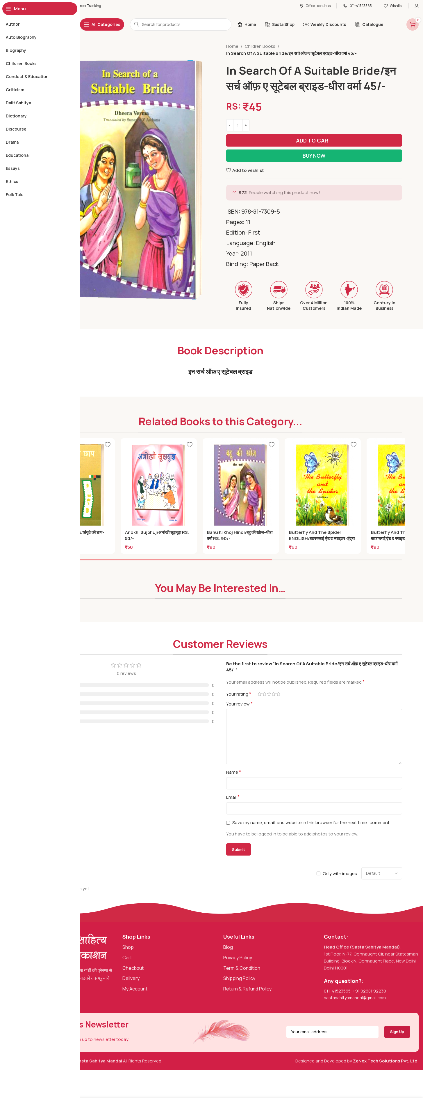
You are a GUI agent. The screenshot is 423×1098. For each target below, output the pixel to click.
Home (232, 46)
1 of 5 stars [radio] (260, 694)
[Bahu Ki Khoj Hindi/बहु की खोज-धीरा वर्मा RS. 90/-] (241, 486)
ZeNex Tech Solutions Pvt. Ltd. (386, 1061)
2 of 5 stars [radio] (264, 694)
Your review (239, 704)
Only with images (340, 873)
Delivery (131, 978)
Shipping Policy (239, 978)
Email (233, 797)
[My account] (417, 6)
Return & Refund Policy (247, 989)
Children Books (260, 46)
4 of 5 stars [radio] (274, 694)
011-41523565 (337, 991)
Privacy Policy (237, 957)
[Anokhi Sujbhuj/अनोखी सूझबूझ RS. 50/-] (159, 486)
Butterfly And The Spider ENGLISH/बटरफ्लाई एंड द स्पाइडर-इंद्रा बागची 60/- (322, 538)
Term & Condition (241, 968)
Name (233, 772)
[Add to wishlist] (107, 444)
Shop (128, 947)
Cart (127, 957)
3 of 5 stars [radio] (269, 694)
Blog (228, 947)
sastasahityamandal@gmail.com (355, 997)
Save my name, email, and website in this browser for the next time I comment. (311, 822)
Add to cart (314, 140)
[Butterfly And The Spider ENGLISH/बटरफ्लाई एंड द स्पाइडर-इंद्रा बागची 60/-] (323, 486)
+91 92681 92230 (369, 991)
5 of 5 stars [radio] (278, 694)
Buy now (314, 155)
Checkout (133, 968)
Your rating (238, 693)
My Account (134, 989)
